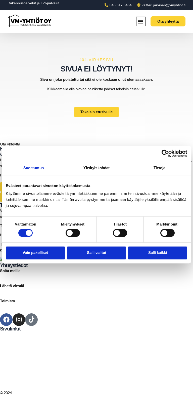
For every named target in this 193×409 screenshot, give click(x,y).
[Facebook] (6, 319)
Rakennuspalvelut (22, 3)
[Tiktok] (31, 319)
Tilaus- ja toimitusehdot (18, 383)
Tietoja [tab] (160, 168)
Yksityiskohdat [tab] (96, 168)
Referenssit (9, 357)
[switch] (73, 233)
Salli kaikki (157, 253)
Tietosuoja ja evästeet (17, 378)
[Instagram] (19, 319)
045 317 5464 (11, 276)
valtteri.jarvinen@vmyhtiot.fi (22, 291)
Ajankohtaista (11, 351)
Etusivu (6, 334)
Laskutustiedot (12, 372)
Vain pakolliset (35, 253)
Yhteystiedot (10, 363)
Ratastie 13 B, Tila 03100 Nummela (29, 306)
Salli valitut (96, 253)
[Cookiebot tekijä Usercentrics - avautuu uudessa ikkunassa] (165, 153)
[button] (141, 21)
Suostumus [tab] (33, 168)
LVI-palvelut (50, 3)
